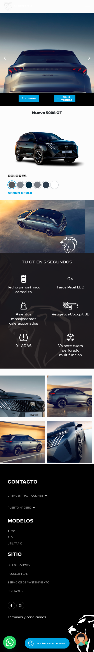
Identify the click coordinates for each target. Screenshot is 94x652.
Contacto (15, 591)
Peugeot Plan (18, 573)
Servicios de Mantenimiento (28, 582)
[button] (5, 58)
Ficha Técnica (66, 98)
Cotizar (30, 98)
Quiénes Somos (19, 565)
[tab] (12, 185)
